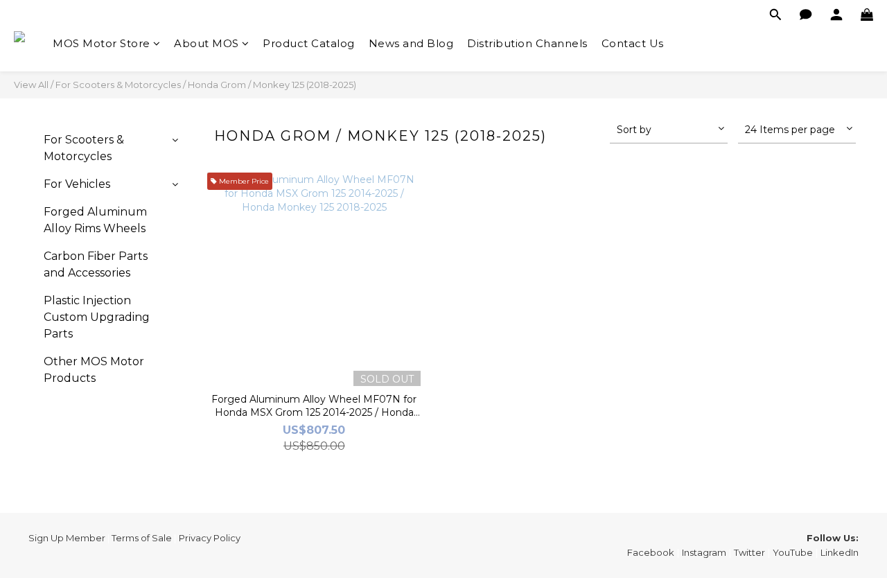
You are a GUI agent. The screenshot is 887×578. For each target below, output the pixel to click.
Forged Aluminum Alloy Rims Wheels (95, 220)
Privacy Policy (209, 537)
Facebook (650, 552)
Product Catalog (309, 43)
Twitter (749, 552)
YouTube (793, 552)
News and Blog (411, 43)
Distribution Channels (527, 43)
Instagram (704, 552)
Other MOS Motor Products (94, 370)
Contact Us (632, 43)
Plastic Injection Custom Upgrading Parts (97, 317)
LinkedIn (839, 552)
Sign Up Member (66, 537)
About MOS (206, 43)
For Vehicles (77, 184)
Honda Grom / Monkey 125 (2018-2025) (272, 84)
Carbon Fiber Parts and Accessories (96, 264)
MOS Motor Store (101, 43)
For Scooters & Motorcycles (118, 84)
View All (31, 84)
